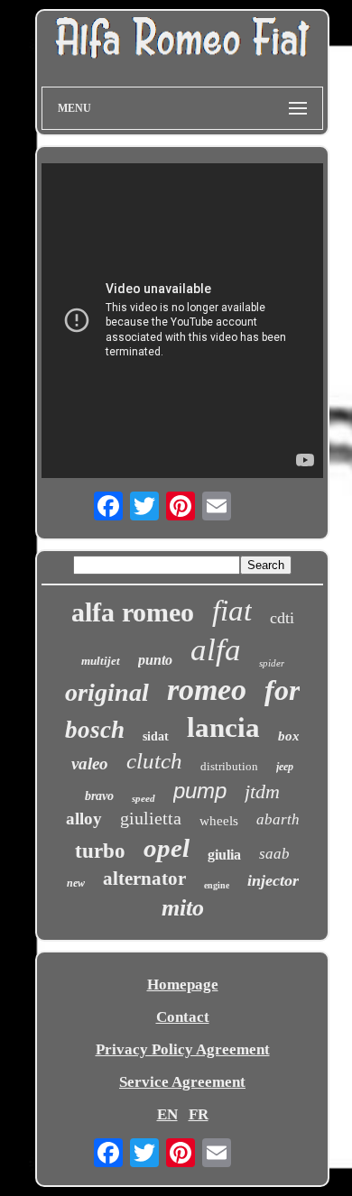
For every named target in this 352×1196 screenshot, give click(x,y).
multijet (100, 660)
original (107, 692)
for (282, 690)
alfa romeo (132, 612)
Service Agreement (182, 1081)
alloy (84, 818)
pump (200, 790)
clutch (154, 761)
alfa (215, 649)
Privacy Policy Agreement (183, 1049)
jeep (284, 766)
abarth (278, 819)
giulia (224, 854)
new (76, 883)
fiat (232, 610)
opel (167, 847)
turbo (100, 851)
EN (167, 1114)
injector (273, 880)
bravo (99, 796)
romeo (206, 689)
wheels (218, 821)
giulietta (150, 818)
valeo (89, 763)
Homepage (182, 984)
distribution (229, 766)
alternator (144, 878)
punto (155, 659)
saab (274, 853)
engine (216, 885)
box (289, 736)
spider (271, 663)
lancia (223, 727)
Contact (182, 1017)
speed (143, 798)
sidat (156, 736)
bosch (95, 729)
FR (198, 1114)
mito (183, 908)
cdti (282, 618)
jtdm (262, 791)
